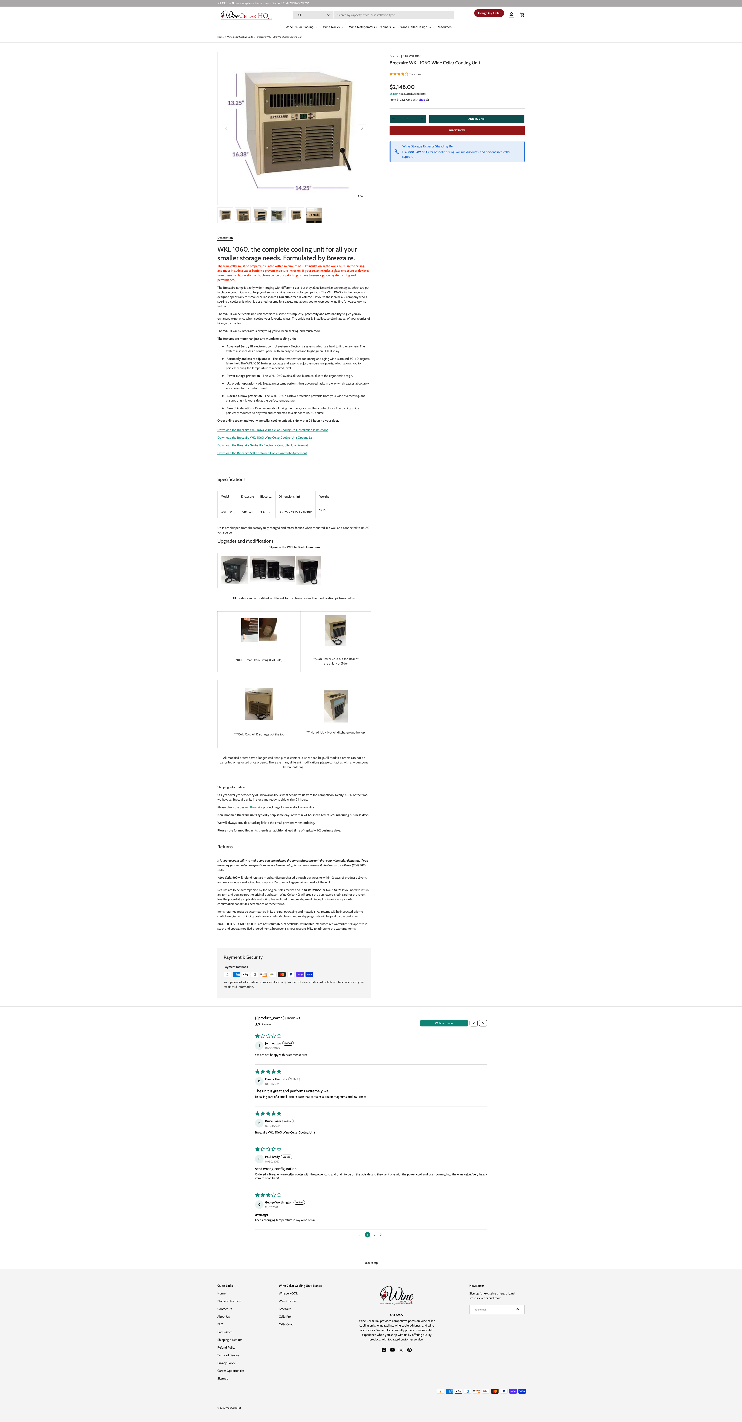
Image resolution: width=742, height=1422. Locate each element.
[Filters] (474, 1023)
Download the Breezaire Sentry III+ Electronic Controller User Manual (262, 445)
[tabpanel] (294, 592)
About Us (223, 1316)
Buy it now (457, 130)
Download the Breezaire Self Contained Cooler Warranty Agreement (262, 453)
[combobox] (373, 15)
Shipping (395, 93)
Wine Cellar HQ (233, 1407)
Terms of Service (228, 1355)
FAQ (220, 1324)
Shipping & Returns (229, 1340)
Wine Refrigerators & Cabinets (370, 27)
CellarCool (286, 1324)
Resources (444, 27)
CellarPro (285, 1316)
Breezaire (395, 56)
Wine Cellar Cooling (300, 27)
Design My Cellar (489, 13)
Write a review (444, 1023)
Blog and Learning (229, 1301)
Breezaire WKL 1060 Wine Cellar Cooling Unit (279, 37)
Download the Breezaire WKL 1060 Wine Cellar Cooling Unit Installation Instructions (272, 430)
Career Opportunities (230, 1371)
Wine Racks (331, 27)
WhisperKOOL (288, 1293)
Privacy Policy (226, 1363)
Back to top (371, 1263)
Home (220, 37)
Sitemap (222, 1378)
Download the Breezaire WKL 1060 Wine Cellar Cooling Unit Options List (265, 437)
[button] (522, 15)
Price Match (224, 1332)
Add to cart (477, 118)
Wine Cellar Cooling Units (240, 37)
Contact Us (224, 1309)
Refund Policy (226, 1347)
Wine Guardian (288, 1301)
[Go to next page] (382, 1234)
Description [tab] (225, 238)
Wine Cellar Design (413, 27)
